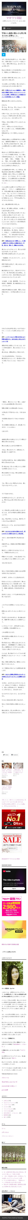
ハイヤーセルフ (8, 1104)
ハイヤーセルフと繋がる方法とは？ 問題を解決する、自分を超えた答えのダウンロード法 (13, 339)
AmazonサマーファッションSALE (11, 859)
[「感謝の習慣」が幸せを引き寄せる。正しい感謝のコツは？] (18, 766)
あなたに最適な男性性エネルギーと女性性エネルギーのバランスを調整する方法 (13, 677)
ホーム (3, 1128)
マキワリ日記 (14, 17)
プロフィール (5, 1077)
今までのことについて (9, 1082)
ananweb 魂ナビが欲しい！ (9, 1086)
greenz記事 (5, 1090)
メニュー (9, 28)
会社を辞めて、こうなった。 (11, 1113)
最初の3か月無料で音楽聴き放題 (10, 944)
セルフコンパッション (14, 37)
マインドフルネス (8, 1109)
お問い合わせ (5, 1132)
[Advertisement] (14, 311)
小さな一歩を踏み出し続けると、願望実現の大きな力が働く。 (7, 788)
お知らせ (6, 1100)
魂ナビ (22, 37)
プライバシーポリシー (7, 1136)
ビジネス (6, 1107)
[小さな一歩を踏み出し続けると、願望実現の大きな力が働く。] (7, 782)
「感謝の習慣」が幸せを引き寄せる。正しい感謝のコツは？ (18, 771)
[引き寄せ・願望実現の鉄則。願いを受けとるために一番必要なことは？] (7, 766)
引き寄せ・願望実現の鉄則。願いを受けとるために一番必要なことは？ (7, 772)
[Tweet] (4, 55)
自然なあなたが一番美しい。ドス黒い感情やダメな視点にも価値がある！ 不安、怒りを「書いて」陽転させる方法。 (13, 243)
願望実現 (6, 1115)
